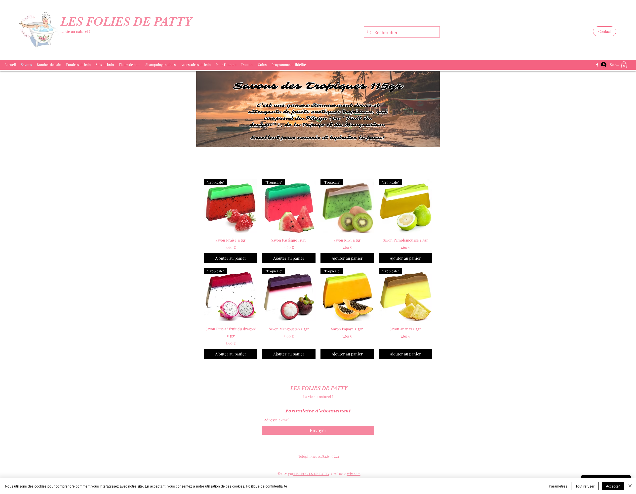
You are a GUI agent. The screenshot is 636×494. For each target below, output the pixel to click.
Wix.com (353, 473)
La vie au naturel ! (75, 31)
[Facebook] (597, 64)
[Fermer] (630, 486)
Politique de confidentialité (266, 486)
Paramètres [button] (558, 486)
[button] (604, 31)
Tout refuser (585, 486)
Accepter (613, 486)
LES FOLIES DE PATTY (127, 21)
